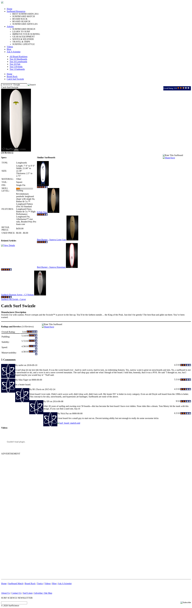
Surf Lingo (28, 593)
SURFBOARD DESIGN (23, 29)
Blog (9, 49)
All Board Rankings (18, 56)
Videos (10, 46)
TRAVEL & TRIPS (21, 41)
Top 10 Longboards (18, 61)
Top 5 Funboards (17, 69)
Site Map (48, 593)
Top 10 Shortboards (18, 59)
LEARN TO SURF (21, 31)
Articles (10, 26)
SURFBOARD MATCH (23, 16)
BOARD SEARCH (21, 21)
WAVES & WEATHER (23, 39)
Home (9, 9)
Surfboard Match (15, 583)
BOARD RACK (20, 19)
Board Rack (12, 76)
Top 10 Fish (15, 64)
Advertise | (39, 593)
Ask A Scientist (13, 52)
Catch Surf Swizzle (15, 79)
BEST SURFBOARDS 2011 (25, 14)
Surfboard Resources (16, 11)
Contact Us (16, 593)
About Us (5, 593)
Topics (40, 583)
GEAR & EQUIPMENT (23, 36)
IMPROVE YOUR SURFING (26, 34)
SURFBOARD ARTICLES (25, 24)
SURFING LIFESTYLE (23, 44)
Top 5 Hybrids (16, 66)
